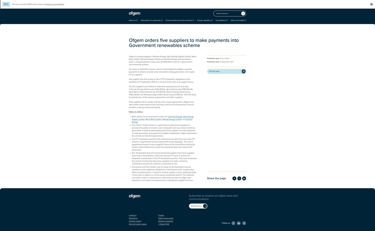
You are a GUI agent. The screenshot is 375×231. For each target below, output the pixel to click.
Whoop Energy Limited (172, 119)
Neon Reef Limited (153, 119)
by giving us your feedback (54, 4)
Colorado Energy (175, 117)
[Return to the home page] (134, 13)
